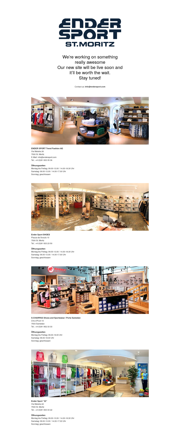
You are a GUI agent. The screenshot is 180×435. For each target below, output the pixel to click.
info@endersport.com (95, 86)
